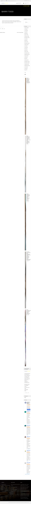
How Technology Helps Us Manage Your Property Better (29, 312)
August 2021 (26, 55)
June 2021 (26, 57)
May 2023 (25, 40)
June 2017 (26, 68)
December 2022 (26, 43)
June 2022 (26, 47)
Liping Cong (29, 436)
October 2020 (26, 64)
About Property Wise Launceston (15, 484)
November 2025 (26, 37)
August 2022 (26, 44)
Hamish (28, 502)
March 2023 (26, 41)
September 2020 (27, 65)
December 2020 (26, 61)
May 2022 (25, 48)
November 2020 (26, 62)
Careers (12, 485)
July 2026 (25, 29)
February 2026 (26, 36)
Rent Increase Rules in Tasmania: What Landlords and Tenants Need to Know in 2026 (28, 140)
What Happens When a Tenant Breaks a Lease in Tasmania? (28, 80)
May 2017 (25, 69)
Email (25, 390)
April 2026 (26, 33)
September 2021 (26, 54)
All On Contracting (20, 32)
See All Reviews (27, 474)
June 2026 (26, 30)
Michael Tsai (29, 411)
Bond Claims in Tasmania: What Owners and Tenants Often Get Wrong (25, 491)
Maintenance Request (14, 489)
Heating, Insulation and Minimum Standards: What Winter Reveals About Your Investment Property (25, 494)
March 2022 (26, 51)
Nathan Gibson (2, 32)
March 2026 (26, 34)
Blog (25, 397)
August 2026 (26, 27)
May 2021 (25, 58)
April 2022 (26, 50)
